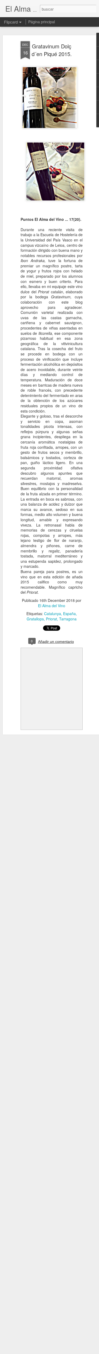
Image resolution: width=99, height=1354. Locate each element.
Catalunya (52, 613)
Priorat (51, 618)
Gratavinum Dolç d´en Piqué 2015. (52, 50)
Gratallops (35, 618)
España (69, 613)
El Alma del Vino (51, 605)
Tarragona (68, 618)
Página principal (41, 21)
